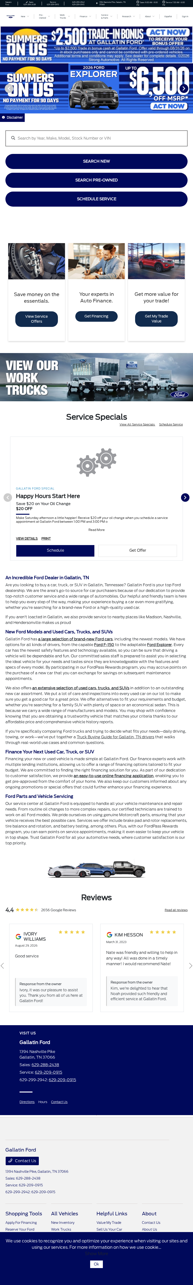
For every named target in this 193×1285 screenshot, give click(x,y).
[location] (96, 3)
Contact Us (59, 1102)
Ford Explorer (159, 644)
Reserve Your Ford (19, 1229)
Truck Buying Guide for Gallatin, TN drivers (115, 737)
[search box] (96, 136)
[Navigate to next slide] (189, 88)
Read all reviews (176, 910)
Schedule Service (171, 424)
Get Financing (96, 316)
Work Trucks (61, 1229)
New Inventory (62, 1223)
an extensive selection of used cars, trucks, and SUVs (80, 688)
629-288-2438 (45, 1065)
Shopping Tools (23, 1214)
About (149, 1214)
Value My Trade (108, 1223)
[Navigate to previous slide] (3, 88)
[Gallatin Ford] (10, 16)
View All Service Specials (137, 424)
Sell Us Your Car (109, 1229)
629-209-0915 (48, 1072)
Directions (27, 1102)
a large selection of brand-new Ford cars (75, 639)
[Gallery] (96, 88)
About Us (149, 1229)
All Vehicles (64, 1214)
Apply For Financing (21, 1223)
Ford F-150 (104, 644)
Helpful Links (111, 1214)
